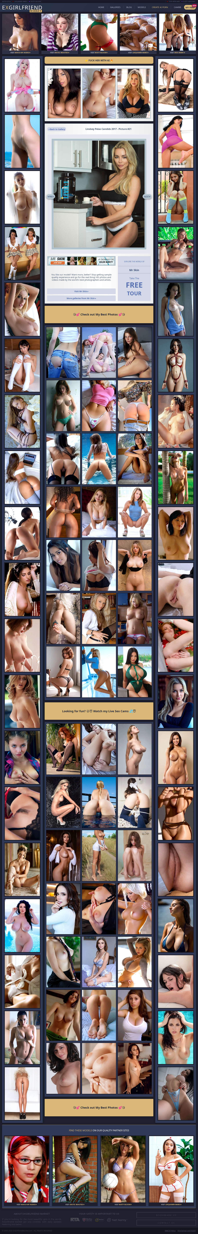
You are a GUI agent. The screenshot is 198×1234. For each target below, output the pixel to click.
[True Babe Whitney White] (63, 1068)
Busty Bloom (36, 1)
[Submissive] (134, 749)
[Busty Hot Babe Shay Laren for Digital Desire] (22, 701)
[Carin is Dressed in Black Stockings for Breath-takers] (63, 459)
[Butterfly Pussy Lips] (175, 589)
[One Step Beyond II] (134, 565)
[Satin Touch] (99, 1068)
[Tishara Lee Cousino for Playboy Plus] (22, 589)
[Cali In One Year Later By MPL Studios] (22, 365)
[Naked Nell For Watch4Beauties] (175, 141)
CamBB (177, 7)
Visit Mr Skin (81, 291)
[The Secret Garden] (175, 477)
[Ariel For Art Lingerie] (63, 749)
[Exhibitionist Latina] (22, 981)
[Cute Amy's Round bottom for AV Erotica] (22, 757)
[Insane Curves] (99, 93)
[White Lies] (63, 909)
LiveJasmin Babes (20, 1)
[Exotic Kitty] (175, 253)
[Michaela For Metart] (134, 855)
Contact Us (166, 1222)
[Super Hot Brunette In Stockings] (175, 85)
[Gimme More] (134, 93)
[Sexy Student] (99, 909)
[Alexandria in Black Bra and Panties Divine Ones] (63, 565)
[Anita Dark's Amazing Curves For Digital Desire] (22, 309)
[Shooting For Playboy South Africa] (63, 802)
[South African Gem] (175, 925)
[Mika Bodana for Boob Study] (134, 619)
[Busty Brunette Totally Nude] (64, 93)
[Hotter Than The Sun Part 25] (175, 365)
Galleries (115, 7)
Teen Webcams (174, 1)
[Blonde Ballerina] (22, 869)
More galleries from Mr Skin (81, 298)
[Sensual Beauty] (22, 645)
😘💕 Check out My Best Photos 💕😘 (99, 314)
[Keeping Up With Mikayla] (134, 962)
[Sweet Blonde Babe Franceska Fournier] (175, 701)
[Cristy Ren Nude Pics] (63, 855)
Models (142, 7)
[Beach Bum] (22, 141)
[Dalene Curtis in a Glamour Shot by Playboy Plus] (134, 909)
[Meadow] (99, 855)
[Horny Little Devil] (22, 421)
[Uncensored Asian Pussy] (175, 421)
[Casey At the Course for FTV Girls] (63, 352)
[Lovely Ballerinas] (99, 352)
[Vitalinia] (99, 459)
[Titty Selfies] (99, 406)
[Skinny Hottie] (134, 1068)
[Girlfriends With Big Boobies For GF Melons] (134, 1015)
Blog (129, 7)
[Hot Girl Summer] (134, 672)
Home (101, 7)
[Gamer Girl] (175, 813)
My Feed (190, 7)
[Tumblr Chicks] (99, 1015)
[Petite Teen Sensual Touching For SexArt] (99, 749)
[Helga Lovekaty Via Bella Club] (22, 1037)
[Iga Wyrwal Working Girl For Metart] (175, 533)
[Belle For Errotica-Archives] (134, 352)
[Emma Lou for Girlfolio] (99, 565)
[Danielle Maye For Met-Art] (99, 619)
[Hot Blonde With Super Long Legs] (22, 1093)
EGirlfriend (22, 8)
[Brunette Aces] (175, 757)
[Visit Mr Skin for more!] (81, 261)
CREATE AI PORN (160, 7)
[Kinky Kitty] (63, 619)
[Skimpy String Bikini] (175, 1037)
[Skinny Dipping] (22, 925)
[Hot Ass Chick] (63, 512)
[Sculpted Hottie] (175, 1093)
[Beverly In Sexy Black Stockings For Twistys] (22, 813)
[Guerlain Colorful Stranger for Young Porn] (175, 197)
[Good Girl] (134, 802)
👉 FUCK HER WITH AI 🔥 (99, 60)
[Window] (134, 459)
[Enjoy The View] (99, 802)
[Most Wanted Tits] (63, 406)
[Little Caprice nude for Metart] (22, 533)
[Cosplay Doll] (22, 85)
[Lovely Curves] (22, 197)
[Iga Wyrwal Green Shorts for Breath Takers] (63, 1015)
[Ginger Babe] (175, 645)
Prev (51, 196)
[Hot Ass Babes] (63, 672)
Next (146, 196)
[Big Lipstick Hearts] (99, 512)
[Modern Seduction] (63, 962)
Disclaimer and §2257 (187, 1230)
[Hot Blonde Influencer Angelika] (99, 672)
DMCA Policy (170, 1230)
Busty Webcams (189, 1)
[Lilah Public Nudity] (134, 512)
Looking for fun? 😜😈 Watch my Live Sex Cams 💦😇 (99, 711)
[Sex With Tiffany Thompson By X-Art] (175, 981)
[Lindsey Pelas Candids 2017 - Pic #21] (99, 194)
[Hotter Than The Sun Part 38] (99, 962)
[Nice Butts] (22, 477)
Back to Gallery (57, 129)
